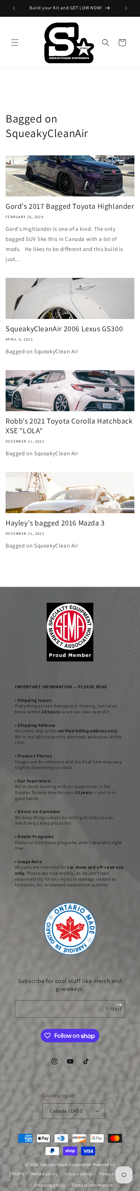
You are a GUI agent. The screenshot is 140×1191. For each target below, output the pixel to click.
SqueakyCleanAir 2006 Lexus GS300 (64, 329)
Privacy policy (78, 1173)
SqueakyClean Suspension (66, 1164)
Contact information (92, 1185)
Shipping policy (49, 1185)
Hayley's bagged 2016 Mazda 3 (55, 523)
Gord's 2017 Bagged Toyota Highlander (70, 206)
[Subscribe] (119, 1004)
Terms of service (115, 1173)
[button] (15, 42)
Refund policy (44, 1173)
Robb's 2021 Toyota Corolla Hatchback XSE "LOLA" (69, 425)
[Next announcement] (126, 8)
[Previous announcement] (14, 8)
